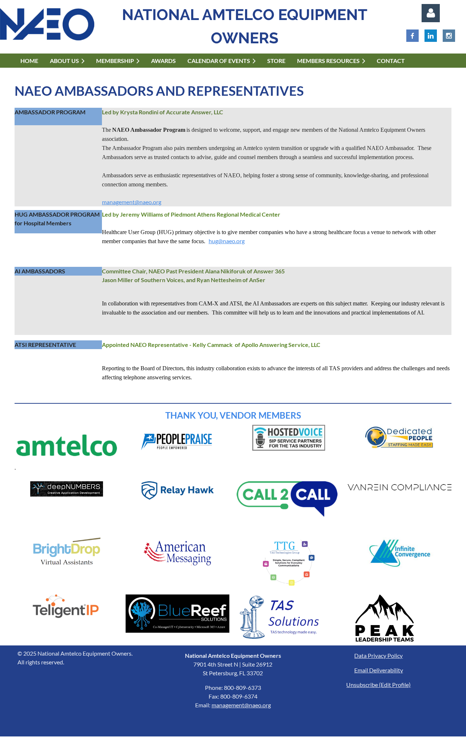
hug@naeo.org (227, 240)
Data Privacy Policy (378, 655)
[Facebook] (412, 35)
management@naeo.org (131, 201)
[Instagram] (449, 35)
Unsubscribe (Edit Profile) (378, 684)
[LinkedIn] (430, 35)
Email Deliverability (378, 670)
